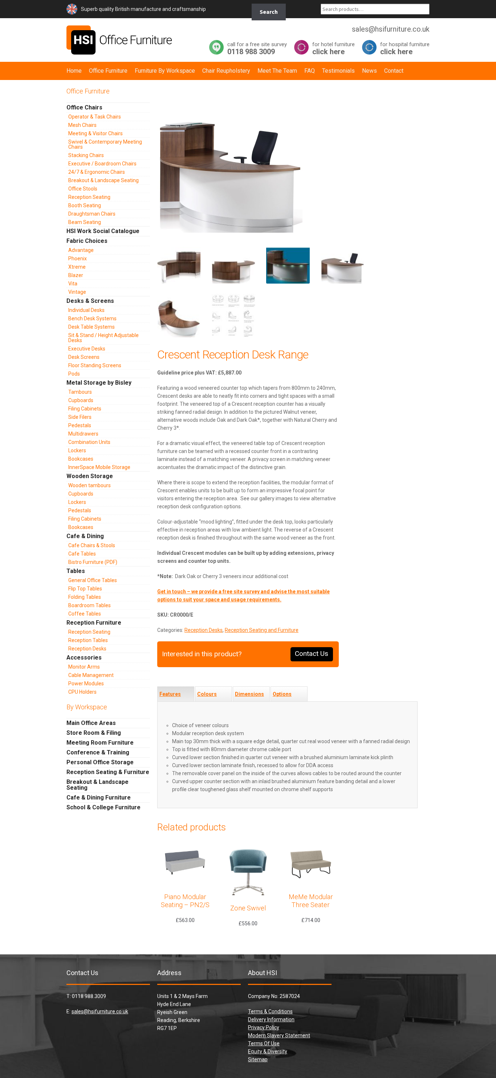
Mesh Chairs (82, 125)
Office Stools (82, 189)
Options (282, 694)
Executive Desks (86, 349)
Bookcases (80, 459)
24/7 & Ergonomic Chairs (96, 172)
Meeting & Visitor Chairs (95, 133)
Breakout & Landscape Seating (103, 180)
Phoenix (77, 258)
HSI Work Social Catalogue (102, 231)
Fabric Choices (86, 240)
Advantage (81, 250)
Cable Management (91, 675)
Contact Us (311, 653)
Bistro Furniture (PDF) (92, 562)
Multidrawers (83, 434)
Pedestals (79, 425)
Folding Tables (84, 597)
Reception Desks (203, 630)
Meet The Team (277, 70)
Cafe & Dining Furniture (98, 797)
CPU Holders (82, 692)
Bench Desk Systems (92, 318)
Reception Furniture (93, 622)
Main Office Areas (91, 723)
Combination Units (89, 442)
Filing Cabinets (84, 409)
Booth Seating (84, 205)
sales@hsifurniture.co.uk (100, 1011)
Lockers (77, 450)
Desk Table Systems (91, 327)
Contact (393, 70)
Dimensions (249, 694)
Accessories (84, 657)
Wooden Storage (89, 476)
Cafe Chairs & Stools (91, 545)
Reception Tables (88, 640)
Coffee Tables (84, 614)
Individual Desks (86, 310)
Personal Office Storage (100, 762)
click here (333, 48)
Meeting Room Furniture (100, 742)
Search (269, 11)
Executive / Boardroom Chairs (102, 164)
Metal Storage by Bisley (98, 382)
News (369, 70)
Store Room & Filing (93, 732)
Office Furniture (108, 70)
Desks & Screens (90, 300)
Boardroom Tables (89, 605)
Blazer (75, 275)
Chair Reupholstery (226, 70)
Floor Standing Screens (94, 365)
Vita (72, 283)
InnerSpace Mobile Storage (99, 467)
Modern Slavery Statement (279, 1035)
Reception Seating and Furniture (261, 630)
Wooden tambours (89, 485)
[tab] (175, 694)
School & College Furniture (103, 807)
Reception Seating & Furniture (107, 772)
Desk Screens (83, 357)
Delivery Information (271, 1019)
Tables (75, 571)
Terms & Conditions (270, 1011)
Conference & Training (97, 752)
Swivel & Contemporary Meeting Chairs (105, 144)
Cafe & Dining (85, 536)
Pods (74, 374)
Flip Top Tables (85, 589)
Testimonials (338, 70)
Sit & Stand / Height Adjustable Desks (103, 337)
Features (170, 694)
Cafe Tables (82, 554)
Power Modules (86, 683)
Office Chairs (84, 107)
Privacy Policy (263, 1027)
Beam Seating (84, 222)
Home (74, 70)
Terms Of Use (264, 1043)
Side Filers (80, 417)
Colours (207, 694)
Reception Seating (89, 197)
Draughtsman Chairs (91, 214)
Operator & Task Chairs (94, 117)
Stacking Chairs (86, 155)
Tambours (80, 392)
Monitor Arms (84, 667)
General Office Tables (92, 580)
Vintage (77, 292)
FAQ (309, 70)
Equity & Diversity (267, 1051)
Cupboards (80, 400)
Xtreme (77, 267)
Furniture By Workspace (165, 70)
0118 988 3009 (257, 48)
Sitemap (258, 1059)
